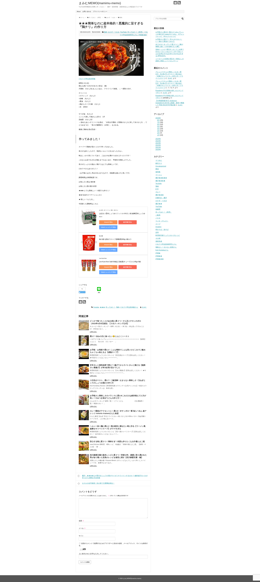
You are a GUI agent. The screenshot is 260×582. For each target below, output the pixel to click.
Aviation (158, 227)
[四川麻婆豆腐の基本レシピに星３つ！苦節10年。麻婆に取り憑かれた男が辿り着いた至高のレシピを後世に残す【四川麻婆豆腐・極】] (84, 459)
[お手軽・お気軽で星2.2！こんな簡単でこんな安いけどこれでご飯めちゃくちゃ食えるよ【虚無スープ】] (84, 354)
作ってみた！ (110, 307)
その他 (157, 238)
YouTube (123, 32)
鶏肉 (105, 32)
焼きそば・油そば (161, 229)
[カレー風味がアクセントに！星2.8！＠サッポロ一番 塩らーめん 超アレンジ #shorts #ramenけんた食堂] (84, 415)
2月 (158, 133)
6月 (158, 124)
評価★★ (158, 256)
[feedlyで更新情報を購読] (175, 2)
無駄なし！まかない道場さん (166, 247)
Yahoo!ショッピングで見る (108, 227)
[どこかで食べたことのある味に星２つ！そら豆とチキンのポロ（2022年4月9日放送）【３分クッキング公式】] (84, 325)
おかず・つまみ (113, 32)
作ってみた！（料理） (135, 32)
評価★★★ (143, 35)
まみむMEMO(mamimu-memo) (100, 3)
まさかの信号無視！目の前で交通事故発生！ (98, 483)
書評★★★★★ (161, 178)
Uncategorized (160, 166)
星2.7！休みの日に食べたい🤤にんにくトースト (109, 336)
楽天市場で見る (127, 222)
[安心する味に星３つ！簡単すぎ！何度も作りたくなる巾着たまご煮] (84, 446)
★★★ (102, 307)
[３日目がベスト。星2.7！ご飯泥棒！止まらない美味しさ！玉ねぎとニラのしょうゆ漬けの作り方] (84, 384)
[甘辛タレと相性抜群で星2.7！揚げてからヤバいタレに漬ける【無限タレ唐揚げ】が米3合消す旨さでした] (84, 369)
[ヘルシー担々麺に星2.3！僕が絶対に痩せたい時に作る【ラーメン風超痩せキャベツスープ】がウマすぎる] (84, 430)
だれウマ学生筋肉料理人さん (166, 244)
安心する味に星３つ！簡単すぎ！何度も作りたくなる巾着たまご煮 (117, 441)
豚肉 (157, 169)
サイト (81, 536)
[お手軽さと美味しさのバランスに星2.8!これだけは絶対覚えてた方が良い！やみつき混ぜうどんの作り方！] (84, 400)
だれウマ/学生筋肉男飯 (87, 79)
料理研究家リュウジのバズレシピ (167, 235)
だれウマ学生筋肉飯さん (129, 307)
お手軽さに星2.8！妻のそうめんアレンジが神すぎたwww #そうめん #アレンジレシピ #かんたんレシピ (169, 34)
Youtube (96, 307)
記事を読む (93, 332)
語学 (157, 232)
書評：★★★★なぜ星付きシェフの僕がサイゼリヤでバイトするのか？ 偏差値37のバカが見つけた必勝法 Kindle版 (115, 477)
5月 (158, 126)
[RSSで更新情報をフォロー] (179, 2)
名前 (81, 521)
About (79, 11)
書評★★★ (159, 195)
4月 (158, 129)
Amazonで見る (108, 222)
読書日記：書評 (161, 198)
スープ (157, 224)
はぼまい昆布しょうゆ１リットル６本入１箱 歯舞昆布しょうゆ (122, 213)
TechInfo (158, 183)
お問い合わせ (86, 11)
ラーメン (158, 175)
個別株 (157, 172)
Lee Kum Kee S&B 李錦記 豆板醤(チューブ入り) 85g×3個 (120, 262)
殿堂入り (158, 163)
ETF (157, 189)
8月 (158, 120)
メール (82, 528)
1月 (158, 135)
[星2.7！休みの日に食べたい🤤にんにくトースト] (84, 340)
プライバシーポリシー (100, 11)
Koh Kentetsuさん (161, 250)
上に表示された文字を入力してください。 (94, 554)
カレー (157, 192)
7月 (158, 122)
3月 (158, 131)
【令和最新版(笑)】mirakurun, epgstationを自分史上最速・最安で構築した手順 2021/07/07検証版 (169, 103)
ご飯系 (157, 215)
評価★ (157, 253)
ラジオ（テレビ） (161, 221)
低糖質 (157, 209)
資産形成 (158, 241)
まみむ (144, 307)
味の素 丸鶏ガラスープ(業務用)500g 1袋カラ (115, 239)
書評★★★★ (160, 181)
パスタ (157, 218)
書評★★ (158, 204)
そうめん (158, 160)
